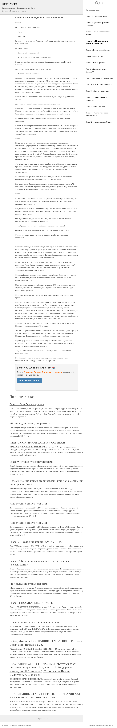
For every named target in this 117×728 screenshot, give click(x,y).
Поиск (99, 3)
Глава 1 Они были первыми (27, 404)
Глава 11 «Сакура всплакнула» (97, 91)
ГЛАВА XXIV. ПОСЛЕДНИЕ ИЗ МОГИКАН (37, 442)
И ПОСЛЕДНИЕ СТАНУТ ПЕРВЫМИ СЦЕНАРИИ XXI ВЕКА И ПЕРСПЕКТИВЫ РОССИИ (45, 695)
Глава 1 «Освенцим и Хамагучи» (98, 16)
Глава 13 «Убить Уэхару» (95, 106)
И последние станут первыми (28, 503)
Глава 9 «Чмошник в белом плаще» (99, 78)
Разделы (50, 719)
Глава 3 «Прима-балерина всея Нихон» (17, 725)
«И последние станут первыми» (30, 423)
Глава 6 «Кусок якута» (94, 56)
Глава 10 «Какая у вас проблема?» (99, 84)
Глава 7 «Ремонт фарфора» (96, 62)
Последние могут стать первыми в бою (34, 622)
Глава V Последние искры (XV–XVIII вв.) (36, 542)
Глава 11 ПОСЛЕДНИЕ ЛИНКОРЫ (32, 603)
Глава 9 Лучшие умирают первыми (32, 461)
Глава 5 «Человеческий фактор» (98, 50)
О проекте (41, 719)
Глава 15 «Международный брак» (99, 122)
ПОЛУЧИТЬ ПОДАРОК (29, 380)
